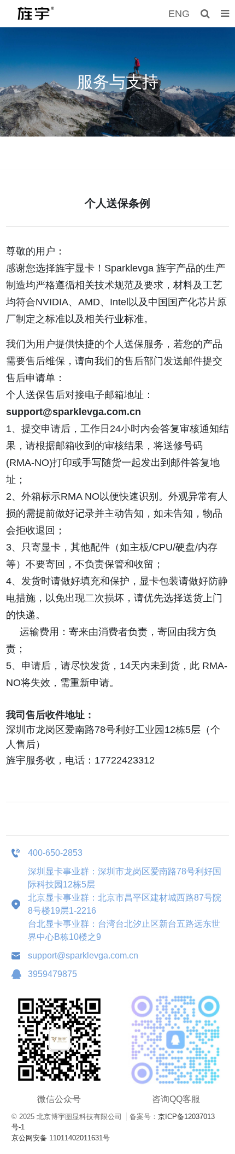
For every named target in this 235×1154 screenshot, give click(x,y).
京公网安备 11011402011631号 (60, 1138)
